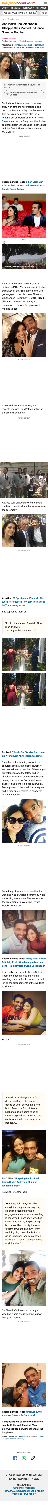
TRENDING (15, 8)
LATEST (5, 8)
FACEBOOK (28, 45)
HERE (17, 301)
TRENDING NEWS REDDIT (35, 48)
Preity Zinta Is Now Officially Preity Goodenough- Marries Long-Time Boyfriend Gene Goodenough (24, 962)
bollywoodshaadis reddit (30, 1491)
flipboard (18, 1488)
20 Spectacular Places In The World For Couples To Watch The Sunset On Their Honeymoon (23, 602)
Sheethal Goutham (16, 1439)
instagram (9, 1491)
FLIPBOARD (19, 45)
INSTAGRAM (39, 45)
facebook (30, 1488)
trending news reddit (24, 1494)
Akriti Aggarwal (10, 38)
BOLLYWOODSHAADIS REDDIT (13, 48)
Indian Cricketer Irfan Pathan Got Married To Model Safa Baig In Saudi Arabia (23, 185)
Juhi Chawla (25, 1436)
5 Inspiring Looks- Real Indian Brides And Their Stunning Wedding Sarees (20, 1182)
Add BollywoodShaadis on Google (23, 93)
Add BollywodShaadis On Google (20, 13)
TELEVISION (41, 8)
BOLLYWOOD (28, 8)
